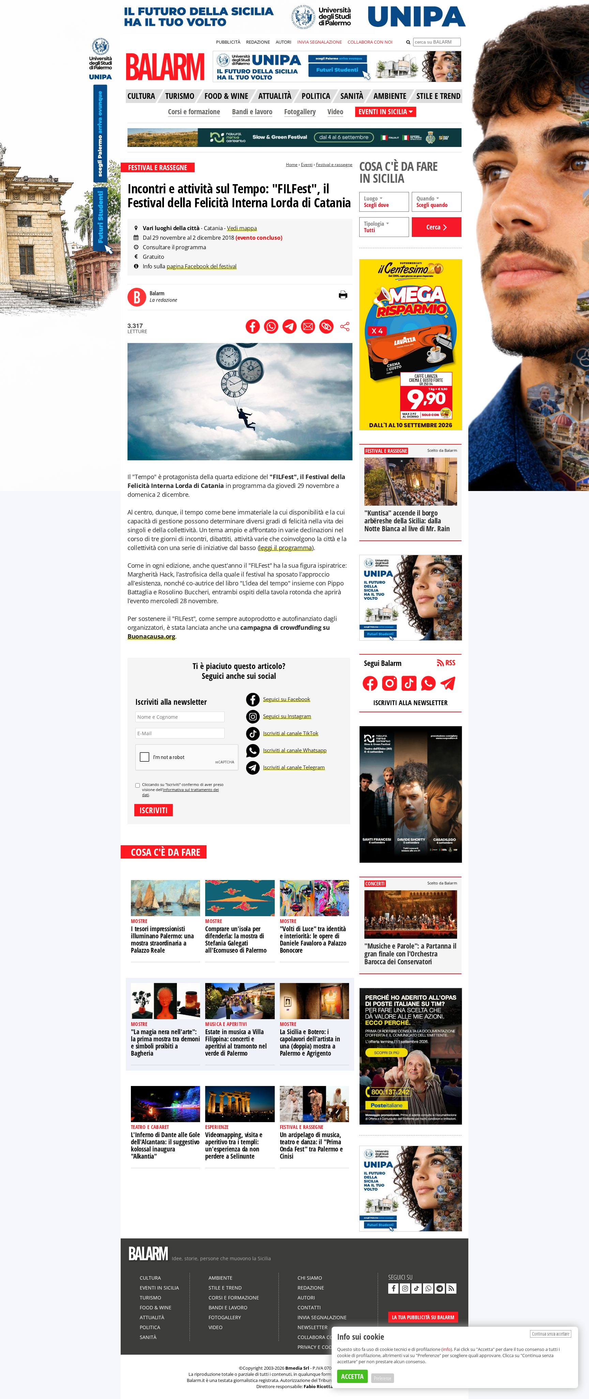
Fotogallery (300, 111)
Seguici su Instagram (287, 716)
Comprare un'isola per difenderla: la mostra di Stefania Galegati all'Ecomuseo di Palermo (235, 939)
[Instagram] (253, 716)
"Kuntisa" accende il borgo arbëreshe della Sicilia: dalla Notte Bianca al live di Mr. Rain (407, 520)
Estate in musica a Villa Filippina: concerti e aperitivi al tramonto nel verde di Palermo (236, 1042)
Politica (150, 1327)
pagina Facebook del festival (202, 266)
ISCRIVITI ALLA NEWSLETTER (410, 702)
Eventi (307, 164)
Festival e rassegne (334, 164)
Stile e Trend (225, 1287)
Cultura (150, 1278)
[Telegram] (253, 767)
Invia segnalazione (322, 1317)
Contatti (309, 1307)
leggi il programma (285, 548)
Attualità (152, 1317)
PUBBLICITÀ (228, 42)
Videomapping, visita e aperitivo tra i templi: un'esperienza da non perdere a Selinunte (233, 1145)
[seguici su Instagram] (405, 1288)
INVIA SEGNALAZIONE (319, 42)
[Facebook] (253, 699)
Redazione (311, 1287)
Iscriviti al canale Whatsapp (295, 750)
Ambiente (220, 1278)
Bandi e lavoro (252, 111)
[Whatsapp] (253, 750)
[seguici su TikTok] (416, 1288)
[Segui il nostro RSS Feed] (451, 1288)
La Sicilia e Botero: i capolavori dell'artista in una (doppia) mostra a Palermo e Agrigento (310, 1042)
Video (335, 111)
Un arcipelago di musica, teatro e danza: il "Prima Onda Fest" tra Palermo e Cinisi (311, 1145)
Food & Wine (155, 1307)
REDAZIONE (258, 42)
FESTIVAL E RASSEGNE (157, 167)
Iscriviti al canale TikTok (290, 733)
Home (292, 164)
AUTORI (283, 42)
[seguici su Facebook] (393, 1288)
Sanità (148, 1337)
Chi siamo (310, 1278)
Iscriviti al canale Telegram (294, 767)
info (447, 1349)
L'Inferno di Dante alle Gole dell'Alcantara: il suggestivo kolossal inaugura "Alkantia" (165, 1145)
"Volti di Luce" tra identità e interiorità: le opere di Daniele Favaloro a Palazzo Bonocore (313, 939)
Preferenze (382, 1378)
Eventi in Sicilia (159, 1287)
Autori (306, 1297)
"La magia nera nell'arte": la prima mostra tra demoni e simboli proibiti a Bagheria (165, 1042)
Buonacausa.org (151, 636)
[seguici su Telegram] (440, 1288)
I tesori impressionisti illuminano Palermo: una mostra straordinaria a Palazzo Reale (162, 939)
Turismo (150, 1297)
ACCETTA (352, 1376)
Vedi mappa (242, 228)
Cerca (433, 227)
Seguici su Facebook (286, 699)
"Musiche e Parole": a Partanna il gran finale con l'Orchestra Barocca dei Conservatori (410, 953)
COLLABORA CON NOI (370, 42)
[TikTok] (253, 733)
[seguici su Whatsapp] (428, 1288)
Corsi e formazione (194, 111)
